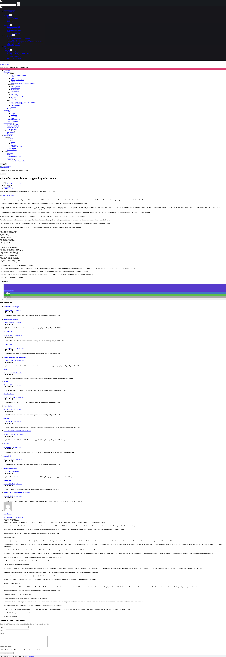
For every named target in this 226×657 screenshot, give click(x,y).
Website (2, 633)
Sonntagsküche (8, 135)
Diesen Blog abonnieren (14, 156)
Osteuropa (13, 97)
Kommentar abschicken (7, 653)
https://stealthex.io (9, 394)
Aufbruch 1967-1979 (13, 126)
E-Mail (2, 630)
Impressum (10, 158)
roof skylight (7, 456)
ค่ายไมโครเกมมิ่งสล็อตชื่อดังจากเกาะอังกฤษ (17, 431)
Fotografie (6, 110)
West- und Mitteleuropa (17, 96)
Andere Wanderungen (17, 105)
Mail (8, 154)
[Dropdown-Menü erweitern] (11, 72)
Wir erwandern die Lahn (17, 103)
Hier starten (7, 70)
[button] (9, 290)
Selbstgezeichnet (11, 148)
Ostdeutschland (15, 89)
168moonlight (7, 480)
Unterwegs (7, 72)
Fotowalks (13, 107)
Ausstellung (14, 145)
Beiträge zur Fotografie (13, 119)
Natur (12, 118)
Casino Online (8, 406)
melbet (5, 369)
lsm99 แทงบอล (8, 331)
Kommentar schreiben (6, 646)
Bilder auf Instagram (12, 121)
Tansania (13, 81)
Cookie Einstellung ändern (18, 161)
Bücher (13, 142)
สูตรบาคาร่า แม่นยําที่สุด (11, 306)
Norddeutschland (15, 86)
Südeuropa (14, 99)
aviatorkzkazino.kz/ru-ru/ (11, 319)
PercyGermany (8, 514)
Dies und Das (7, 187)
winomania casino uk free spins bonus (15, 357)
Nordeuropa (14, 94)
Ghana (12, 76)
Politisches (10, 134)
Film (12, 143)
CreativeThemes (29, 656)
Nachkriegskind (8, 123)
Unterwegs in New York (17, 80)
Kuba (12, 78)
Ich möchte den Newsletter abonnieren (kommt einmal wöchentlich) (21, 650)
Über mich (10, 153)
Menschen (13, 113)
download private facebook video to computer (16, 492)
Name (2, 627)
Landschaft (14, 116)
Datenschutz (10, 159)
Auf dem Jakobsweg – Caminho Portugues (23, 83)
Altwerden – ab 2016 (13, 129)
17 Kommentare (8, 188)
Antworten (19, 310)
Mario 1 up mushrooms (10, 468)
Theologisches (11, 132)
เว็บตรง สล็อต (8, 344)
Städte (9, 108)
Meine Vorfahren (12, 150)
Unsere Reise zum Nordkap (18, 75)
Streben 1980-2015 (12, 127)
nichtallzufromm (4, 64)
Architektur (14, 115)
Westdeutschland (15, 88)
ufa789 (6, 381)
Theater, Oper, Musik (16, 146)
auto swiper (7, 418)
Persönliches (10, 138)
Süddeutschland (15, 91)
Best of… (9, 111)
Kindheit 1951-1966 (12, 124)
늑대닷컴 (6, 443)
